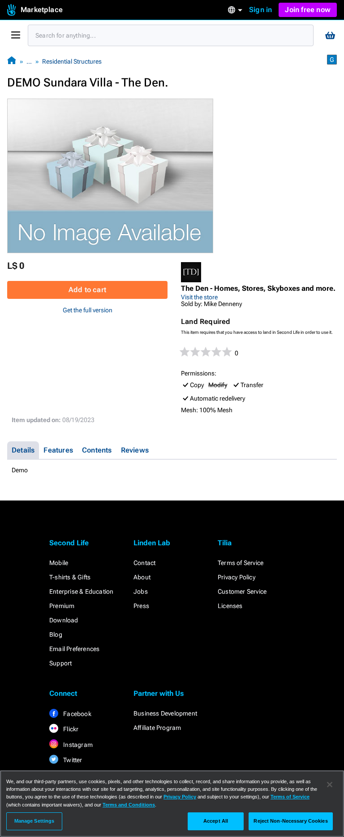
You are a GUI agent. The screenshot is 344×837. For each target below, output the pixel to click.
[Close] (330, 784)
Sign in (260, 9)
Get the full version (87, 310)
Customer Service (242, 591)
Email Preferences (74, 648)
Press (141, 605)
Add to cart (87, 289)
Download (63, 620)
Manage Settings (34, 821)
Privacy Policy (236, 577)
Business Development (165, 713)
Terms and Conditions (129, 804)
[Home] (11, 61)
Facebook (76, 713)
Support (60, 663)
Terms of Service (240, 562)
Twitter (72, 760)
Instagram (77, 744)
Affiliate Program (157, 727)
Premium (61, 605)
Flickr (70, 729)
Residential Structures (72, 61)
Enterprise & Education (81, 591)
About (141, 577)
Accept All (215, 821)
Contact (144, 562)
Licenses (230, 605)
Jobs (140, 591)
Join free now (308, 9)
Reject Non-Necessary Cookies (290, 821)
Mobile (58, 562)
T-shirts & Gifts (69, 577)
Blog (55, 634)
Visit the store (199, 297)
